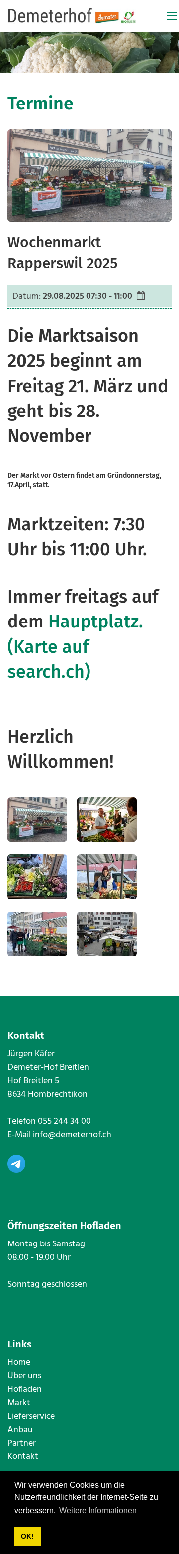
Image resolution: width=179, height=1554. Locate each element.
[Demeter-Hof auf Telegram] (16, 1163)
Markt (18, 1403)
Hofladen (24, 1389)
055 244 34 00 (64, 1121)
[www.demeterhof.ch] (72, 16)
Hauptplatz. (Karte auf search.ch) (75, 647)
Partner (21, 1443)
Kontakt (22, 1457)
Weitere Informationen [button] (98, 1510)
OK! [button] (27, 1536)
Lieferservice (31, 1416)
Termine (40, 103)
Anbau (20, 1430)
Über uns (24, 1376)
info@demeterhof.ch (72, 1135)
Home (18, 1362)
